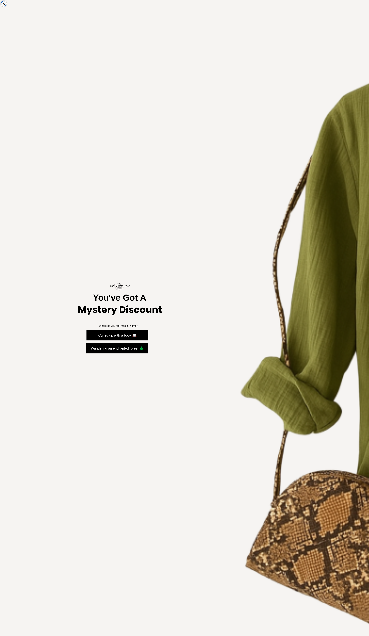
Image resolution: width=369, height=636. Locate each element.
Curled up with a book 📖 (117, 335)
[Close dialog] (3, 3)
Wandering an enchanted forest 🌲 (117, 348)
